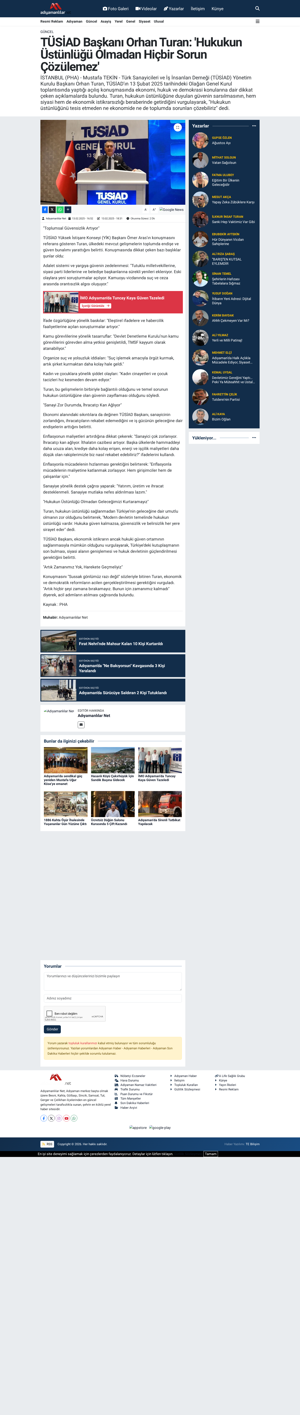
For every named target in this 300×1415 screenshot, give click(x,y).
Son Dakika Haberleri (134, 1103)
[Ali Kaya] (200, 416)
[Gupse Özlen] (200, 140)
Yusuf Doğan (222, 293)
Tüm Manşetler (130, 1098)
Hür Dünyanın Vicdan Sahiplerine (228, 241)
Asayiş (106, 21)
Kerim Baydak (223, 315)
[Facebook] (43, 1118)
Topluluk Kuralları (186, 1085)
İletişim (198, 8)
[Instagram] (59, 1118)
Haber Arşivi (128, 1108)
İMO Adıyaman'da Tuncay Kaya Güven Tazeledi (157, 778)
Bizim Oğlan (221, 419)
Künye (217, 8)
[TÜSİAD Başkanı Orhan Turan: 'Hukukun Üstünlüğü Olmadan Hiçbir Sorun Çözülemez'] (113, 162)
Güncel (91, 21)
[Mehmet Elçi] (200, 357)
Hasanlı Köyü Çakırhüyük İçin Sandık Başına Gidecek (112, 778)
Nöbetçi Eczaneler (132, 1076)
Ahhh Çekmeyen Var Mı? (230, 320)
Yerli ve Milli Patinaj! (227, 340)
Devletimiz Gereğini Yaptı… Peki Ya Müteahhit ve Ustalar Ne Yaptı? (234, 380)
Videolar (149, 8)
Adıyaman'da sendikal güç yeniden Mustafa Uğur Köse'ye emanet (63, 780)
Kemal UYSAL (222, 372)
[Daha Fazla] (67, 209)
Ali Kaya (218, 414)
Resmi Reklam (51, 21)
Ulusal (159, 21)
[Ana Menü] (258, 21)
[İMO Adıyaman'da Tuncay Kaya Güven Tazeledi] (160, 760)
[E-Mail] (81, 724)
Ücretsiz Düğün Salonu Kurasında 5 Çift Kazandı (109, 822)
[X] (51, 1118)
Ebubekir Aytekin (225, 234)
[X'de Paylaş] (52, 209)
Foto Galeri (118, 8)
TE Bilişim (253, 1144)
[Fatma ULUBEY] (200, 179)
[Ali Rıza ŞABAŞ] (200, 258)
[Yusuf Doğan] (200, 298)
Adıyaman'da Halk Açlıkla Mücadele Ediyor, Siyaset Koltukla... (231, 360)
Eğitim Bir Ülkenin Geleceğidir (225, 182)
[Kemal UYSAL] (200, 377)
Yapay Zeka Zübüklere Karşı (233, 202)
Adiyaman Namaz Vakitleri (138, 1085)
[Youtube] (66, 1118)
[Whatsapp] (74, 1118)
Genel (130, 21)
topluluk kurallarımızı (83, 1043)
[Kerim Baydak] (200, 318)
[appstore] (139, 1127)
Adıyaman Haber (185, 1076)
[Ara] (257, 9)
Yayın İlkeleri (227, 1085)
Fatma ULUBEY (223, 175)
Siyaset (144, 21)
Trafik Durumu (130, 1089)
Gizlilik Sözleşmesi (187, 1089)
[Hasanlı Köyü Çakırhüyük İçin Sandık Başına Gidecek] (113, 760)
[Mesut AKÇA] (200, 199)
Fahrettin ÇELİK (224, 394)
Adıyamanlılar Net (56, 218)
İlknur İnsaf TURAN (227, 217)
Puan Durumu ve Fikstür (136, 1094)
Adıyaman (74, 21)
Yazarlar (176, 8)
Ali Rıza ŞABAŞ (223, 254)
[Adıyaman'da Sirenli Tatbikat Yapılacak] (160, 804)
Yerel (119, 21)
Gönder (52, 1029)
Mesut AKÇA (221, 197)
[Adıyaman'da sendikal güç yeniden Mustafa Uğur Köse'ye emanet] (66, 760)
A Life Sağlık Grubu (232, 1076)
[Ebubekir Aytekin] (200, 239)
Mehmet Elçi (222, 353)
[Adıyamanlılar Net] (59, 711)
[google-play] (160, 1127)
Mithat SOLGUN (224, 157)
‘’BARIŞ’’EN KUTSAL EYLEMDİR (227, 261)
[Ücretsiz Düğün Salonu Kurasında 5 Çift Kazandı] (113, 804)
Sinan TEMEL (221, 274)
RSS (49, 1144)
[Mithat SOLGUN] (200, 160)
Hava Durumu (129, 1080)
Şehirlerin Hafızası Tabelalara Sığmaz (226, 281)
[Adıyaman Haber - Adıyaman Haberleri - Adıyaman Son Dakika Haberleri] (55, 9)
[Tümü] (254, 126)
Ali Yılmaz (220, 335)
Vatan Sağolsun (224, 163)
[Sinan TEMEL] (200, 278)
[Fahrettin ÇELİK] (200, 397)
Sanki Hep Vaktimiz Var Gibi (233, 222)
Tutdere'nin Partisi (226, 399)
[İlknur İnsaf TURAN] (200, 219)
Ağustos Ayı (221, 143)
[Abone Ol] (172, 209)
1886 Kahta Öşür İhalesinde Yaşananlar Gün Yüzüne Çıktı (65, 822)
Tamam (211, 1154)
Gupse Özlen (222, 138)
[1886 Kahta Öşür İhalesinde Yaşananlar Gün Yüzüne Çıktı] (66, 804)
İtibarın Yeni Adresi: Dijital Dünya (231, 301)
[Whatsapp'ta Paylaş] (60, 209)
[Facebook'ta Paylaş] (45, 209)
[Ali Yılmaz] (200, 337)
